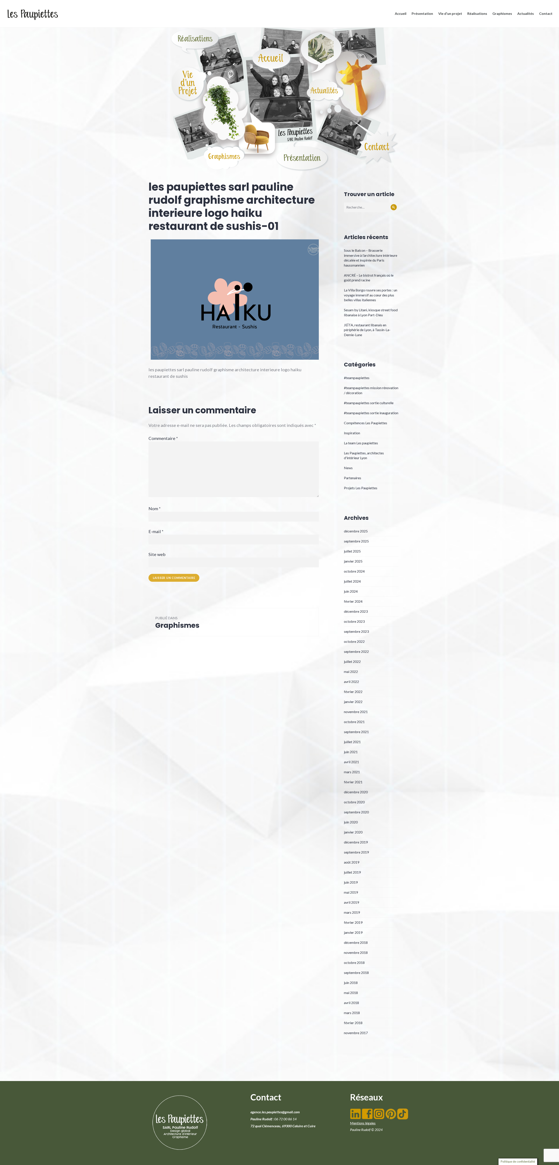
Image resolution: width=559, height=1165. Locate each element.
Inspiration (352, 433)
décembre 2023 (356, 611)
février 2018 (353, 1023)
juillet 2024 (352, 581)
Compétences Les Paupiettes (365, 423)
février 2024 (353, 601)
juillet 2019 (352, 872)
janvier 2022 (353, 702)
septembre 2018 (356, 972)
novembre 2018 (356, 952)
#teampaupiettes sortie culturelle (368, 403)
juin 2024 (351, 591)
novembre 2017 (356, 1033)
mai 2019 (351, 892)
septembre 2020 (356, 812)
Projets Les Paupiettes (360, 488)
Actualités (525, 13)
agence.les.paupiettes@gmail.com (275, 1112)
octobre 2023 (354, 621)
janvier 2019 (353, 932)
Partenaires (352, 478)
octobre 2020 (354, 802)
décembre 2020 (356, 792)
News (348, 468)
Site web (157, 554)
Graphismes (502, 13)
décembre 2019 (356, 842)
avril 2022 (351, 681)
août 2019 (351, 862)
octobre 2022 (354, 641)
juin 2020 (351, 822)
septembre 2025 (356, 541)
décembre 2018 (356, 942)
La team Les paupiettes (361, 443)
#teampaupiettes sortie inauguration (371, 413)
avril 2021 (351, 762)
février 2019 (353, 922)
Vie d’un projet (450, 13)
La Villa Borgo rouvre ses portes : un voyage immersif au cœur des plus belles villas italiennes (370, 295)
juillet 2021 (352, 742)
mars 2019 (352, 912)
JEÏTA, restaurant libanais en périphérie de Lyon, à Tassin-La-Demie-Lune (367, 330)
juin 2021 (351, 752)
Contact (545, 13)
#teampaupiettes (356, 378)
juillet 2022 (352, 661)
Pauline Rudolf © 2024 (366, 1129)
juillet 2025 (352, 551)
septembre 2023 (356, 631)
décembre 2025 (356, 531)
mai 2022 (351, 671)
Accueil (400, 13)
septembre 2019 (356, 852)
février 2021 (353, 782)
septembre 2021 (356, 732)
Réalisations (477, 13)
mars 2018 (352, 1013)
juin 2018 (351, 982)
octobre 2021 (354, 722)
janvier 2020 (353, 832)
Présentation (422, 13)
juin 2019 (351, 882)
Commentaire (163, 438)
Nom (154, 508)
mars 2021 (352, 772)
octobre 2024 (354, 571)
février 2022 (353, 691)
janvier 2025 (353, 561)
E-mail (156, 531)
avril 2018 (351, 1003)
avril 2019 (351, 902)
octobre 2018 (354, 962)
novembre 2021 (356, 712)
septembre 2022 (356, 651)
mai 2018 (351, 993)
